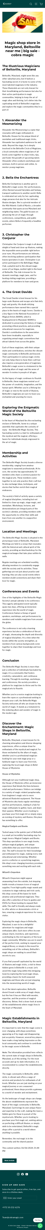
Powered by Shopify (22, 1227)
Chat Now (38, 1220)
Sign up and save (13, 1185)
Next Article (9, 1160)
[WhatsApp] (40, 1225)
